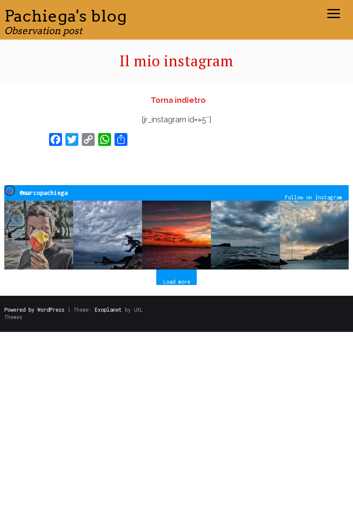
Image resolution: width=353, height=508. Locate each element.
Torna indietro (178, 100)
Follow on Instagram (313, 197)
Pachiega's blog (65, 15)
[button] (38, 235)
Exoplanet (108, 310)
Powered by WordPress (34, 310)
